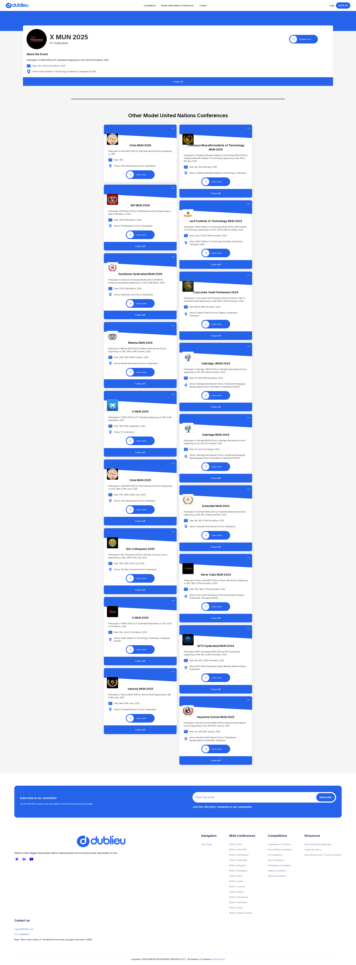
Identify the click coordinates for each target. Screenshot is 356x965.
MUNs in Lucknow (237, 886)
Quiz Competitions (276, 860)
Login (331, 5)
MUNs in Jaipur (236, 876)
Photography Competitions (279, 865)
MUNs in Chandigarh (238, 871)
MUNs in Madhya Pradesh (240, 913)
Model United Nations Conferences (177, 5)
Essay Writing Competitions (280, 849)
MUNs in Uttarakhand (238, 897)
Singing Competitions (277, 871)
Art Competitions (275, 855)
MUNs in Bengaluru (237, 865)
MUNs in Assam (236, 908)
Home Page (206, 844)
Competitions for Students (279, 844)
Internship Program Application (318, 844)
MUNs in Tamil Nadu (238, 902)
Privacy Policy (219, 959)
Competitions (150, 5)
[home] (17, 5)
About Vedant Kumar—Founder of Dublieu (323, 855)
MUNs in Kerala (236, 881)
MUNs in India (235, 844)
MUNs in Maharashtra (239, 855)
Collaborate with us (313, 849)
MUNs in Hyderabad (238, 860)
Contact (203, 5)
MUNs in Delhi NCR (237, 849)
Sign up (343, 5)
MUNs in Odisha (236, 892)
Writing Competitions (277, 876)
